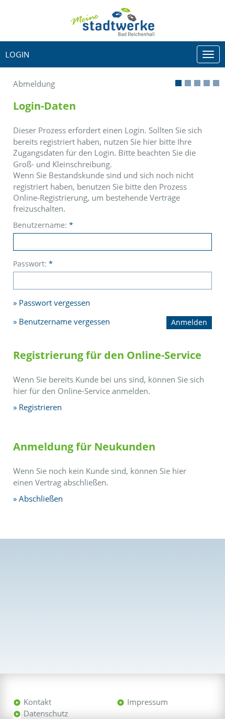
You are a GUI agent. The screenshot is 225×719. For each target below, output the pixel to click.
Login (17, 54)
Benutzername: (43, 225)
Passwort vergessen (54, 302)
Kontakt (37, 702)
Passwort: (33, 264)
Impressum (147, 702)
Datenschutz (46, 713)
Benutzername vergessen (64, 321)
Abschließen (41, 498)
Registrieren (40, 407)
